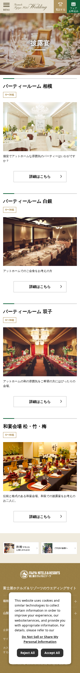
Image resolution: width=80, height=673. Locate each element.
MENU (6, 9)
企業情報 (8, 630)
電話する (60, 9)
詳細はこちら (40, 176)
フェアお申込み (73, 9)
